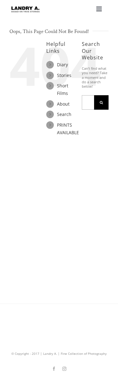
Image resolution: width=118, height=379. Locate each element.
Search (64, 114)
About (63, 104)
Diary (62, 65)
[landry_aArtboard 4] (25, 8)
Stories (64, 75)
